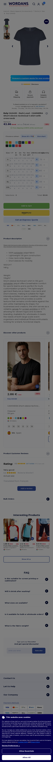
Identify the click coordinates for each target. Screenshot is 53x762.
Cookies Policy (23, 742)
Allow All (26, 757)
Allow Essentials (26, 751)
